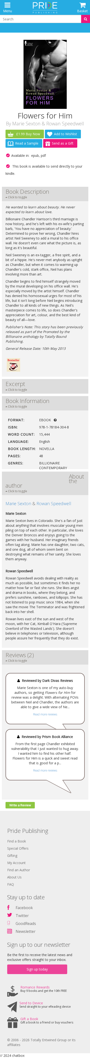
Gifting (12, 855)
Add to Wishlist (65, 134)
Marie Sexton (26, 123)
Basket (82, 11)
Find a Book (16, 841)
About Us (14, 877)
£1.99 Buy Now (27, 134)
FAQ (10, 884)
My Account (16, 862)
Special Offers (18, 848)
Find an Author (18, 870)
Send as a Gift (62, 143)
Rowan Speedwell (65, 123)
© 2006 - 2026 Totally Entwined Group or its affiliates (41, 1042)
